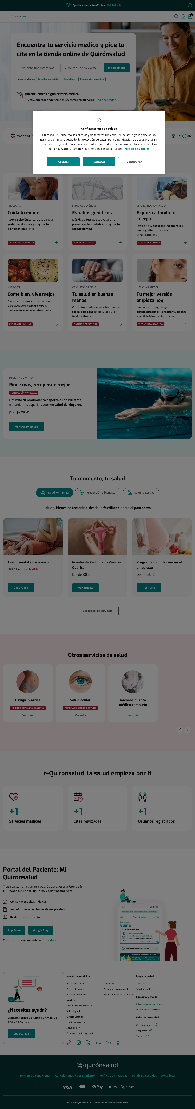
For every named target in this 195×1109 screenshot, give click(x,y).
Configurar (134, 162)
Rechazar (98, 162)
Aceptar (63, 162)
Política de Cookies (136, 148)
